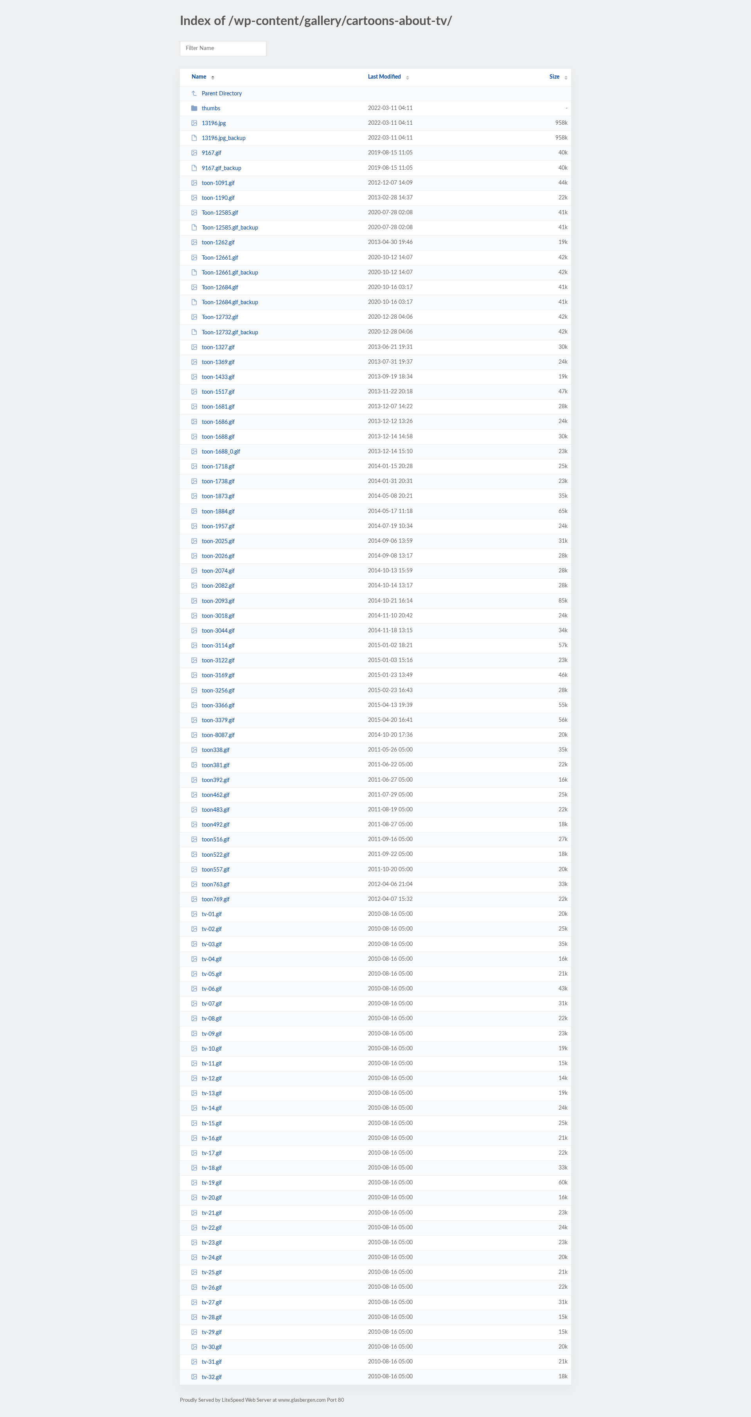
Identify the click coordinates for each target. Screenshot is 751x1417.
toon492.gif (216, 825)
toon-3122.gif (218, 661)
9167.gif (211, 153)
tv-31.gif (212, 1362)
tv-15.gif (212, 1123)
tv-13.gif (212, 1093)
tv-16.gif (212, 1138)
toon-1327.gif (218, 347)
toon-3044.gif (218, 631)
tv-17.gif (212, 1153)
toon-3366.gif (218, 705)
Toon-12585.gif (220, 213)
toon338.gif (216, 750)
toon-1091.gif (218, 183)
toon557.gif (216, 870)
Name (199, 77)
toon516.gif (216, 840)
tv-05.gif (212, 974)
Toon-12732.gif (220, 317)
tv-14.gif (212, 1108)
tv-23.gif (212, 1243)
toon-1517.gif (218, 392)
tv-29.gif (212, 1332)
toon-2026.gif (218, 556)
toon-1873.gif (218, 496)
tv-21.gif (212, 1213)
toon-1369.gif (218, 362)
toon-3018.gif (218, 616)
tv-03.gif (212, 944)
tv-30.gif (212, 1347)
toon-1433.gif (218, 377)
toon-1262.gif (218, 243)
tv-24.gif (212, 1258)
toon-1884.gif (218, 511)
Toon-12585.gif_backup (230, 228)
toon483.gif (216, 810)
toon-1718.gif (218, 467)
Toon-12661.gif (220, 258)
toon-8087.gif (218, 735)
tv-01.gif (212, 914)
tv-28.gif (212, 1317)
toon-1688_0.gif (221, 452)
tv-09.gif (212, 1034)
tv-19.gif (212, 1183)
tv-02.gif (212, 929)
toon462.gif (216, 795)
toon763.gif (216, 885)
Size (554, 77)
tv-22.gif (212, 1228)
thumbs (211, 108)
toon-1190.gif (218, 198)
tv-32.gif (212, 1377)
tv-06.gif (212, 989)
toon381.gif (216, 765)
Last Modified (384, 77)
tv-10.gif (212, 1049)
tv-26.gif (212, 1287)
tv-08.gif (212, 1019)
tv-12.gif (212, 1079)
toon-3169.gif (218, 675)
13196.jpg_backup (224, 138)
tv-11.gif (212, 1064)
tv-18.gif (212, 1168)
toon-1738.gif (218, 481)
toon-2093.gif (218, 601)
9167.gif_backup (221, 168)
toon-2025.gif (218, 541)
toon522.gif (216, 854)
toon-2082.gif (218, 586)
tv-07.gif (212, 1004)
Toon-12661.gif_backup (230, 273)
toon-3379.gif (218, 720)
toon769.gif (216, 899)
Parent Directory (222, 94)
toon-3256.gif (218, 691)
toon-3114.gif (218, 646)
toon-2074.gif (218, 571)
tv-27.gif (212, 1303)
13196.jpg (214, 123)
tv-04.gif (212, 959)
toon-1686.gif (218, 422)
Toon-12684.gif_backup (230, 302)
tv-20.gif (212, 1198)
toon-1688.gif (218, 437)
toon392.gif (216, 780)
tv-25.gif (212, 1272)
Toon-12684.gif (220, 288)
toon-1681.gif (218, 407)
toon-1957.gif (218, 526)
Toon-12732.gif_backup (230, 332)
